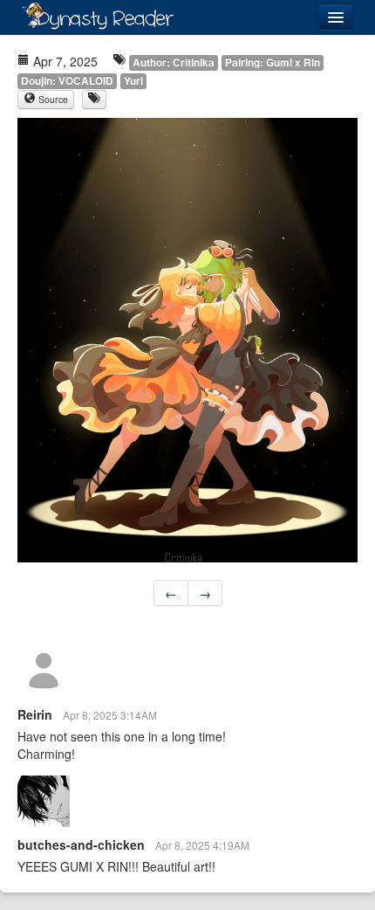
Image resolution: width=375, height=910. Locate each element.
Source (52, 99)
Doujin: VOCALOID (67, 80)
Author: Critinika (174, 62)
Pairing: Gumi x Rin (272, 62)
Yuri (133, 80)
